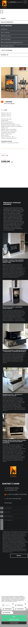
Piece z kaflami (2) (6, 39)
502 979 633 (16, 2)
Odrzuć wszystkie (14, 623)
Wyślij (19, 555)
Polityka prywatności (12, 601)
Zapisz (14, 616)
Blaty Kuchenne (7, 50)
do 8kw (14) (4, 29)
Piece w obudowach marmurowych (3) (12, 42)
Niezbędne (7, 605)
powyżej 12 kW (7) (6, 36)
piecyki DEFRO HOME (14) (7, 46)
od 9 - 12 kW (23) (5, 32)
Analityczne (20, 605)
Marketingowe (8, 608)
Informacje (8, 503)
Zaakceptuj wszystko (14, 619)
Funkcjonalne (20, 608)
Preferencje (7, 612)
